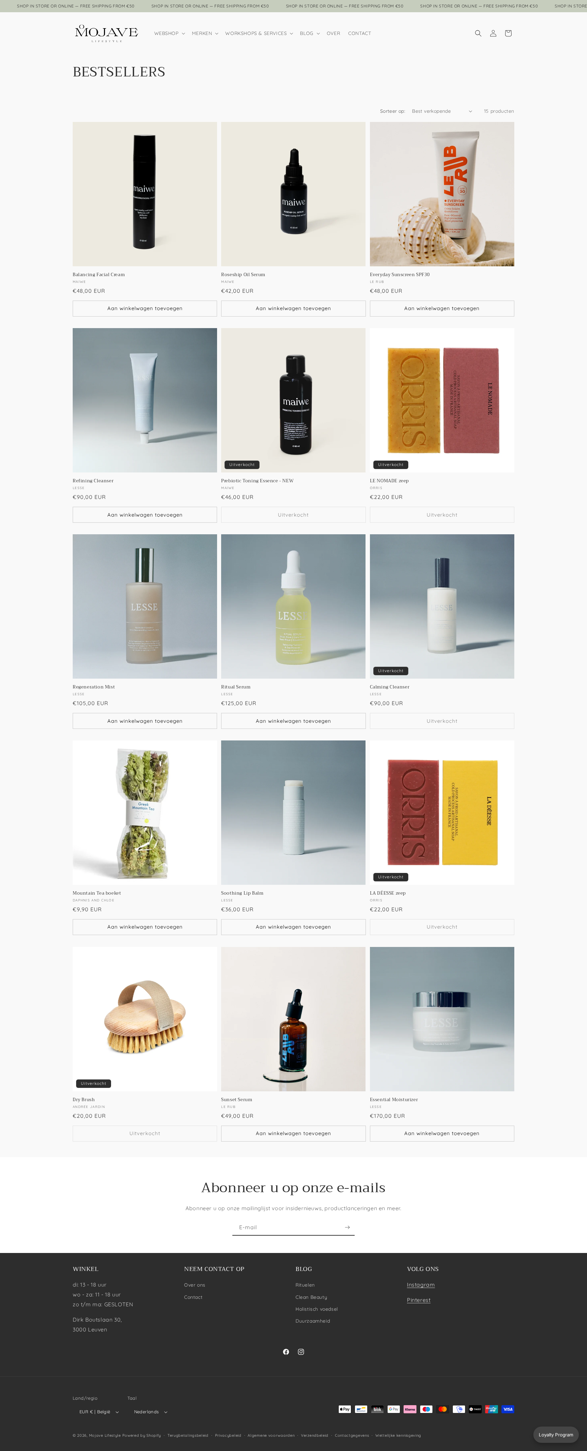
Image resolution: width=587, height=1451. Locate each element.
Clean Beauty (311, 1297)
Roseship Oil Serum (243, 275)
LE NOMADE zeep (389, 481)
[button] (169, 33)
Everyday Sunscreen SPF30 (400, 275)
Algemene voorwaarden (271, 1435)
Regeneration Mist (94, 687)
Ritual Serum (235, 687)
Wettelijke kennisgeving (398, 1435)
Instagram (421, 1284)
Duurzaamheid (313, 1321)
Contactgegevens (352, 1435)
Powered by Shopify (141, 1435)
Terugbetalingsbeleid (188, 1435)
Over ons (195, 1285)
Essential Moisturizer (394, 1100)
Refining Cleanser (93, 481)
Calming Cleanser (390, 687)
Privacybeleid (228, 1435)
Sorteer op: (392, 111)
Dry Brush (84, 1100)
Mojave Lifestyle (105, 1435)
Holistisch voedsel (317, 1309)
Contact (193, 1297)
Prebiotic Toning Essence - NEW (257, 481)
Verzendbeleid (314, 1435)
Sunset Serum (236, 1100)
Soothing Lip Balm (242, 894)
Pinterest (418, 1299)
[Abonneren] (347, 1227)
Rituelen (305, 1285)
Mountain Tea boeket (97, 894)
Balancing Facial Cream (99, 275)
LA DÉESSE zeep (388, 894)
